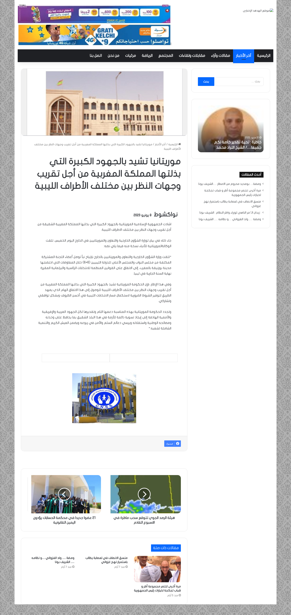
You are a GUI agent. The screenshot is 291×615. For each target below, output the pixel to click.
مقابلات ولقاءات (192, 56)
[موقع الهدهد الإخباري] (258, 11)
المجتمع (165, 56)
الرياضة (147, 56)
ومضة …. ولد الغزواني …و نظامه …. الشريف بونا (230, 219)
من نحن (113, 56)
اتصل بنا (96, 56)
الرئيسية (263, 56)
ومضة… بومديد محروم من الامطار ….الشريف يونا (229, 183)
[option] (231, 128)
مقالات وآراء (220, 56)
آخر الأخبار (243, 56)
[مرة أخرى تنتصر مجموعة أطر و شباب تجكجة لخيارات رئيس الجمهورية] (157, 569)
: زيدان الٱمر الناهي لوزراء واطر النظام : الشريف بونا (230, 212)
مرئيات (130, 56)
